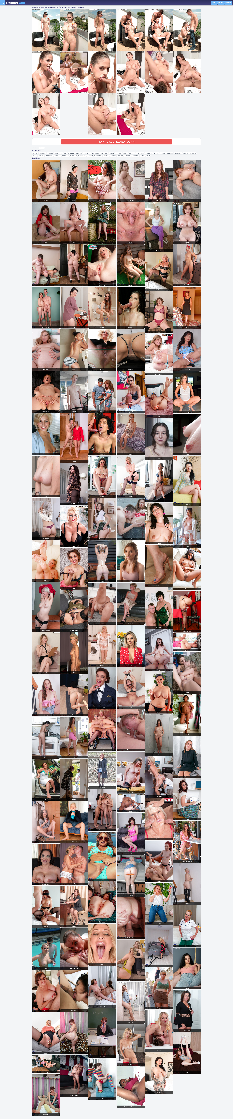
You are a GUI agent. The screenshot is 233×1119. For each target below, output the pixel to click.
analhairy (119, 153)
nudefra (157, 153)
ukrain (34, 155)
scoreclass (136, 155)
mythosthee (141, 153)
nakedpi (186, 153)
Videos (220, 3)
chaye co (113, 155)
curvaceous (96, 153)
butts (148, 155)
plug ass (41, 155)
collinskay (42, 153)
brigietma (170, 153)
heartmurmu (83, 155)
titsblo (125, 153)
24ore (142, 155)
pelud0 (163, 153)
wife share (57, 155)
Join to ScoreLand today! (116, 141)
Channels (228, 3)
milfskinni (193, 153)
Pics (213, 3)
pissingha (79, 153)
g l (65, 153)
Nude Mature (15, 2)
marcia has (49, 155)
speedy (112, 153)
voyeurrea (71, 153)
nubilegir (128, 155)
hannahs (50, 153)
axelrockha (149, 153)
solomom (132, 153)
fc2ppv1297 (178, 153)
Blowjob (42, 148)
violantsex (74, 155)
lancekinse (87, 153)
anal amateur (58, 153)
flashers (35, 153)
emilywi (106, 155)
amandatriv (66, 155)
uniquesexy (98, 155)
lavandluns (104, 153)
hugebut (91, 155)
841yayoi (120, 155)
